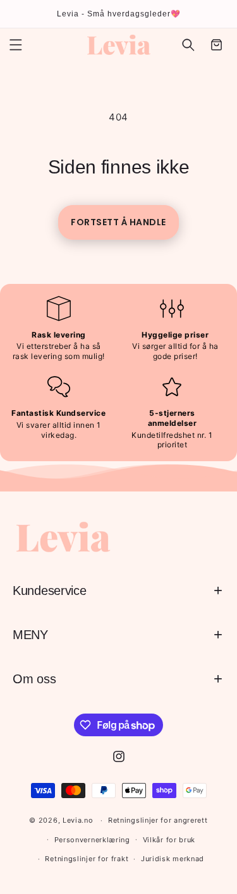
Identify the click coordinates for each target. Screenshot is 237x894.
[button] (16, 45)
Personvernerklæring (92, 839)
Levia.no (78, 820)
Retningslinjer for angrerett (158, 820)
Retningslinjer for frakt (86, 858)
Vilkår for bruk (169, 839)
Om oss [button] (34, 679)
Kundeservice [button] (49, 590)
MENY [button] (30, 635)
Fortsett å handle (118, 222)
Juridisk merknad (172, 858)
